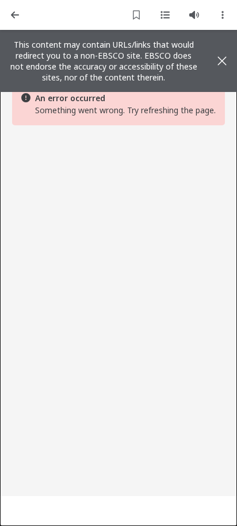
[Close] (222, 61)
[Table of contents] (165, 15)
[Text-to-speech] (194, 15)
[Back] (15, 15)
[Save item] (136, 15)
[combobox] (223, 15)
